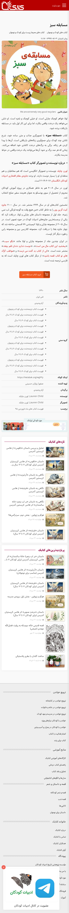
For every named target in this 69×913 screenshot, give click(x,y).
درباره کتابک (60, 830)
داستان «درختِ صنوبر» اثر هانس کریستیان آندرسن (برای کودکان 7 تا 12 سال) (24, 613)
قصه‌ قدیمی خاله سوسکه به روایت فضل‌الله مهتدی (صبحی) (24, 627)
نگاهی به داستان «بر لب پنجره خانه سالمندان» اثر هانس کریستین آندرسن (26, 503)
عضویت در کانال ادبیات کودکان (31, 905)
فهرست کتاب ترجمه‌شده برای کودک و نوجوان (25, 309)
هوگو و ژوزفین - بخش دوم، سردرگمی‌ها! (26, 515)
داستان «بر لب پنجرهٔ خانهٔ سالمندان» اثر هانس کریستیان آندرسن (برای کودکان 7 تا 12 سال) (25, 558)
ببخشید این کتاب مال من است (51, 246)
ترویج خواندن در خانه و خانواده (53, 707)
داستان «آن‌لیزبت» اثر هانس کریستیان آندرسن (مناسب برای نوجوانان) (26, 571)
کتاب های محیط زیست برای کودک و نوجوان (26, 32)
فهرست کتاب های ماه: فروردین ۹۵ (29, 409)
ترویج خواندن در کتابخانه (56, 701)
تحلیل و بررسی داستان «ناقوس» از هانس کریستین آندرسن (25, 449)
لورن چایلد (62, 171)
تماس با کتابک (59, 837)
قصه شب (62, 799)
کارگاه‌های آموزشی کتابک (55, 758)
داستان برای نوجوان (58, 812)
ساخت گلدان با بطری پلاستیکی (30, 656)
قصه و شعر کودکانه (58, 793)
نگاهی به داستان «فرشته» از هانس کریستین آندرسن (28, 490)
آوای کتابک (61, 850)
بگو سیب (8, 241)
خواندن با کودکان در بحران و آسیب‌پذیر (50, 727)
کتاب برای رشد (60, 740)
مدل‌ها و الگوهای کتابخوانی (55, 778)
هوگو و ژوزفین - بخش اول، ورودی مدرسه (26, 596)
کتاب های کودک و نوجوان (57, 32)
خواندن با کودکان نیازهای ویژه (54, 721)
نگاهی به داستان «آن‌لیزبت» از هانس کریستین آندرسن (27, 476)
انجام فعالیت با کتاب (57, 734)
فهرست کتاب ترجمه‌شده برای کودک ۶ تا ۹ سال (24, 315)
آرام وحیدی (38, 303)
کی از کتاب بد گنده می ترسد (33, 251)
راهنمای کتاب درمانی (57, 765)
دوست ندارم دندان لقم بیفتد (17, 246)
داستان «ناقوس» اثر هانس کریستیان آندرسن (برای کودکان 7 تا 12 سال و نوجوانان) (27, 463)
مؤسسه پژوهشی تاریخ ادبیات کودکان (50, 865)
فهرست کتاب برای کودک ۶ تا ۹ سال (28, 320)
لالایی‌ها (62, 806)
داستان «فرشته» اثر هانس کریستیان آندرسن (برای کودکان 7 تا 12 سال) (27, 532)
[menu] (64, 6)
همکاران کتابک (59, 843)
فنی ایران (39, 297)
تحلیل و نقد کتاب (59, 771)
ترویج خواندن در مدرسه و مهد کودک (51, 714)
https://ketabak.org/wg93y (30, 377)
